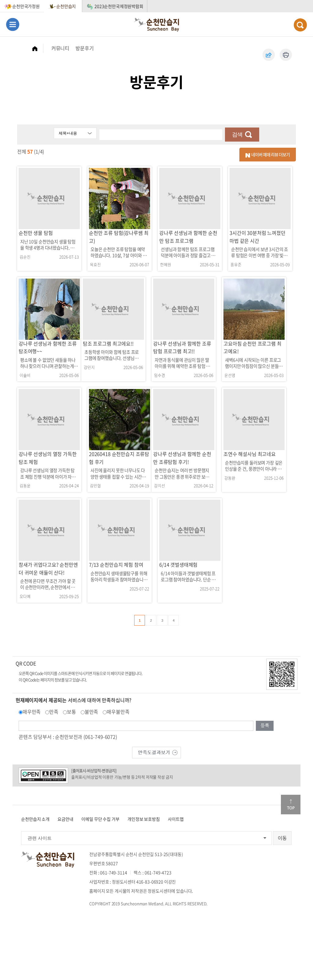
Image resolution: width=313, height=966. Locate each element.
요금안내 (65, 819)
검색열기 (300, 24)
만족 (53, 711)
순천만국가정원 (26, 6)
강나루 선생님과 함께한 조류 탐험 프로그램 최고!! (182, 347)
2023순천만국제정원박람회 (118, 6)
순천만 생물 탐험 (36, 232)
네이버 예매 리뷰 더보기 (270, 154)
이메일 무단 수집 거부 (100, 819)
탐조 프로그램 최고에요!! (108, 343)
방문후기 (84, 48)
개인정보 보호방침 (143, 819)
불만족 (91, 711)
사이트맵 (175, 819)
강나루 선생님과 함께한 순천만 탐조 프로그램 (188, 236)
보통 (71, 711)
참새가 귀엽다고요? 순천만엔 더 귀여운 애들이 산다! (48, 568)
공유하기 (269, 55)
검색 (237, 134)
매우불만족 (118, 711)
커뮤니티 (60, 48)
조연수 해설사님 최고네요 (249, 453)
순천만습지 (66, 6)
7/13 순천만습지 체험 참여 (116, 564)
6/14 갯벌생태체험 (178, 564)
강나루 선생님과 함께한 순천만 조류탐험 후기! (182, 457)
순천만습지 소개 (35, 819)
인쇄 (286, 55)
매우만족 (32, 711)
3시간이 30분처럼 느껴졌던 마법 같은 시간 (257, 236)
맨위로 (290, 804)
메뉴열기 (12, 24)
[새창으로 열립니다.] (156, 752)
